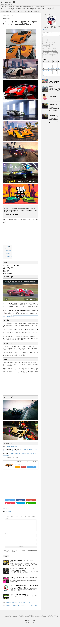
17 (43, 70)
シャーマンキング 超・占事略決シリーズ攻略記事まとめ (11, 9)
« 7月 (43, 76)
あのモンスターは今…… (53, 42)
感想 (5, 254)
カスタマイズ (7, 253)
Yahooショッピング (31, 466)
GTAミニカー (45, 42)
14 (53, 68)
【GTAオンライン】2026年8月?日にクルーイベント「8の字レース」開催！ (54, 89)
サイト (6, 542)
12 (48, 68)
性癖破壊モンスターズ (47, 50)
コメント (7, 518)
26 (48, 72)
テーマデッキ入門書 (46, 46)
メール (6, 537)
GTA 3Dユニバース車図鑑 (20, 8)
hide (8, 246)
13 (51, 68)
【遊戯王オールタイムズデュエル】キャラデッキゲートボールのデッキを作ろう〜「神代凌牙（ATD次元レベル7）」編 (54, 119)
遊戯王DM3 (45, 54)
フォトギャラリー (8, 256)
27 (51, 72)
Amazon (17, 466)
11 (46, 68)
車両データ (6, 248)
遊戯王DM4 (50, 54)
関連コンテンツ (7, 258)
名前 (6, 533)
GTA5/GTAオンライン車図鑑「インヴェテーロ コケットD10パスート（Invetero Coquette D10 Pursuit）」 (24, 569)
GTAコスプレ (50, 40)
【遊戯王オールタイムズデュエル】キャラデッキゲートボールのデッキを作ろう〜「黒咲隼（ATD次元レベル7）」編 (54, 107)
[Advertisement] (20, 234)
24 (43, 72)
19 (48, 70)
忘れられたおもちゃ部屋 (8, 2)
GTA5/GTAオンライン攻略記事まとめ (39, 6)
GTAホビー (56, 40)
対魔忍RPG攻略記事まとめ (6, 11)
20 (51, 70)
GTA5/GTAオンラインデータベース (7, 8)
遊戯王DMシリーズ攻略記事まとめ (30, 9)
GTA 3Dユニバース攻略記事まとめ (33, 8)
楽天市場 (23, 466)
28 (53, 72)
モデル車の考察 (7, 250)
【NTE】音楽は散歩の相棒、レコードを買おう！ (54, 82)
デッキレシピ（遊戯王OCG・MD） (49, 48)
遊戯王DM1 (50, 52)
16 (58, 68)
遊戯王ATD (45, 52)
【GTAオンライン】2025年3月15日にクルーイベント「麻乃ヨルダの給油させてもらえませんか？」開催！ (24, 586)
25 (46, 72)
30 (58, 72)
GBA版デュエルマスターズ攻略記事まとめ (46, 9)
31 (43, 75)
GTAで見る (45, 40)
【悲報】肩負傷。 (53, 96)
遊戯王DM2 (55, 52)
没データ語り (54, 50)
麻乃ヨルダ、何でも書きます (11, 446)
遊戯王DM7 (55, 54)
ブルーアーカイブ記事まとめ (33, 11)
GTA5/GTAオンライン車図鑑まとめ (7, 6)
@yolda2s (45, 29)
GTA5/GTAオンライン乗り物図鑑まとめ (23, 6)
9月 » (46, 76)
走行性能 (6, 251)
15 (56, 68)
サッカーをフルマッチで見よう (48, 44)
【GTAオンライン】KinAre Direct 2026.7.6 (19, 594)
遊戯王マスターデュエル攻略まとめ (19, 11)
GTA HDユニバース (7, 508)
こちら (23, 457)
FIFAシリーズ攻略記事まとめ (47, 8)
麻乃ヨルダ (8, 511)
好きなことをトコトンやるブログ (30, 622)
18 (46, 70)
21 (53, 70)
